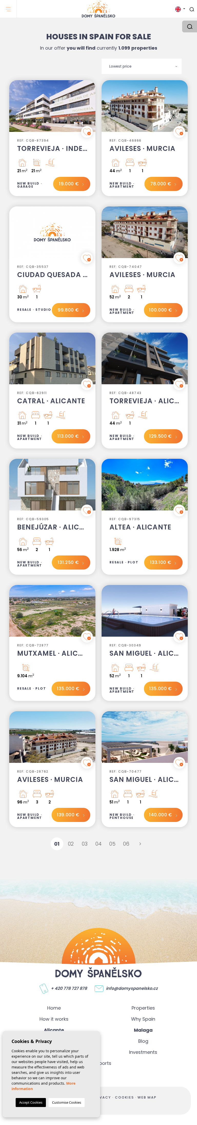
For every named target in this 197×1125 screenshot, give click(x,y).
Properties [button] (143, 1008)
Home (54, 1008)
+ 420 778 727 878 (69, 988)
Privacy (102, 1097)
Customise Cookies (66, 1102)
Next (90, 108)
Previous (14, 108)
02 (71, 843)
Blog (143, 1041)
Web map (146, 1097)
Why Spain (143, 1019)
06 (126, 843)
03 (85, 843)
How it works (54, 1019)
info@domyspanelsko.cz (132, 988)
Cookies (124, 1097)
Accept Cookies (30, 1102)
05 (112, 843)
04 (98, 843)
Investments (143, 1052)
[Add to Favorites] (87, 132)
